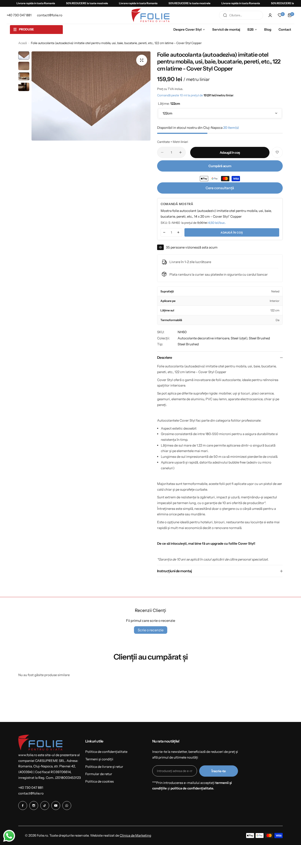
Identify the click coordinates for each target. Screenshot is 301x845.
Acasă (22, 43)
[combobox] (241, 15)
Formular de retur (98, 774)
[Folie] (150, 15)
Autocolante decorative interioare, (204, 338)
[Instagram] (33, 805)
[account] (270, 15)
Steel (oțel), (240, 338)
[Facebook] (22, 805)
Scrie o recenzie (151, 630)
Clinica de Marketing (135, 835)
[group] (91, 96)
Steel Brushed (259, 338)
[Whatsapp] (66, 805)
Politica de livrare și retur (104, 767)
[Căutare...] (225, 15)
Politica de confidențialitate (106, 752)
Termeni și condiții (99, 759)
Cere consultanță (220, 188)
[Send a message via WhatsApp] (9, 836)
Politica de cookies (99, 781)
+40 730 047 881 (30, 787)
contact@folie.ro (31, 793)
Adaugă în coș (232, 232)
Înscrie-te (219, 771)
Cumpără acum (219, 166)
